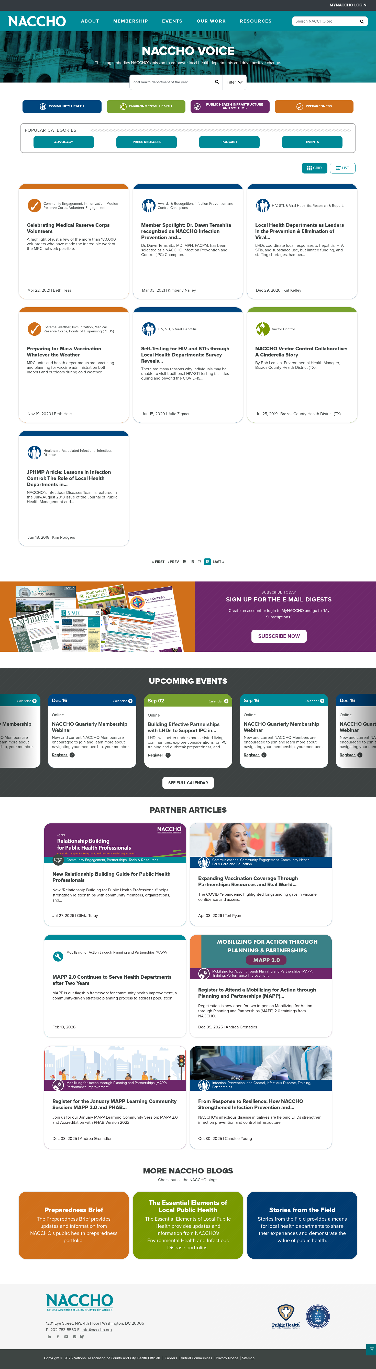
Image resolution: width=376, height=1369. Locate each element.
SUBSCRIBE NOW (279, 636)
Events (312, 142)
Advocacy (63, 142)
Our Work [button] (211, 21)
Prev (174, 562)
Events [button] (172, 21)
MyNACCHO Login (348, 5)
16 (192, 561)
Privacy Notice (227, 1358)
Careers (171, 1358)
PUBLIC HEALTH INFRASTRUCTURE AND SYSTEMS (234, 106)
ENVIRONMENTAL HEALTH (150, 106)
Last (217, 562)
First (159, 562)
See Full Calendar (188, 782)
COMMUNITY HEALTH (66, 106)
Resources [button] (256, 21)
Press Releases (147, 142)
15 (184, 561)
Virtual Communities (196, 1358)
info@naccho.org (97, 1329)
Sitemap (248, 1358)
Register (60, 755)
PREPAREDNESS (319, 106)
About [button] (90, 21)
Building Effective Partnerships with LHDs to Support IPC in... (184, 727)
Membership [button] (130, 21)
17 (199, 561)
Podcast (229, 142)
